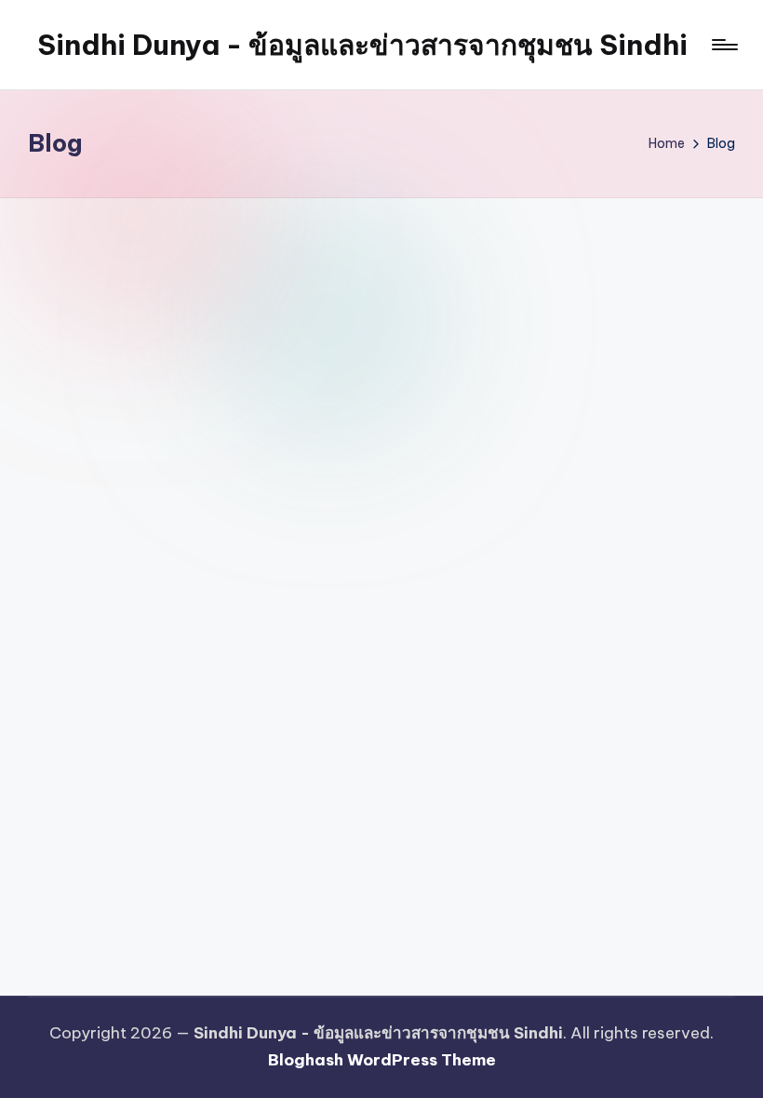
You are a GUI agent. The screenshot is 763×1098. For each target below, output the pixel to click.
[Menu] (723, 44)
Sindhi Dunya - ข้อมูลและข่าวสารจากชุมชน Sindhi (362, 44)
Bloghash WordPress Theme (382, 1060)
